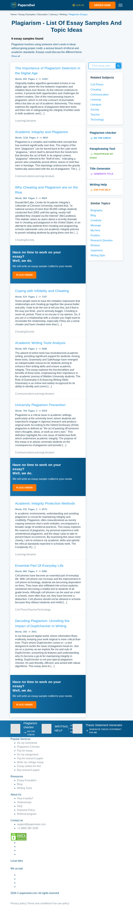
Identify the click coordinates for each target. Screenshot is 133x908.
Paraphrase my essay (101, 156)
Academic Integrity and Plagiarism (41, 132)
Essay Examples (27, 14)
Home (14, 14)
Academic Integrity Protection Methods (45, 503)
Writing (63, 14)
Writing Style (98, 255)
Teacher (32, 609)
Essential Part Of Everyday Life (39, 565)
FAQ (19, 806)
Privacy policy (19, 903)
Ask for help (102, 189)
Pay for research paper (30, 758)
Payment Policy (26, 810)
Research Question (102, 240)
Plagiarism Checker (28, 746)
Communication (24, 176)
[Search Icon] (118, 65)
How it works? (25, 798)
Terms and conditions (39, 903)
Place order (24, 275)
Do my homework (27, 742)
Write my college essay (30, 762)
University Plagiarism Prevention (40, 405)
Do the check (102, 138)
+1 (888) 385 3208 (27, 828)
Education (42, 14)
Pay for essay (25, 750)
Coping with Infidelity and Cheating (42, 291)
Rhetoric (95, 245)
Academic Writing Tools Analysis (40, 343)
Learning (20, 120)
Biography (96, 210)
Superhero (97, 250)
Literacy (54, 14)
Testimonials (24, 802)
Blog (93, 215)
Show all (15, 56)
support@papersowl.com (31, 824)
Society (30, 240)
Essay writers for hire (29, 766)
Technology (44, 609)
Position (95, 235)
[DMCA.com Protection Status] (19, 836)
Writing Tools (24, 788)
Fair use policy (60, 903)
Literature (30, 120)
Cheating (20, 240)
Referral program (26, 814)
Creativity (96, 220)
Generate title (103, 173)
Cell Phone (21, 609)
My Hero (95, 230)
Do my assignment (27, 754)
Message (96, 225)
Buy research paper (28, 770)
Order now (102, 5)
